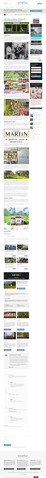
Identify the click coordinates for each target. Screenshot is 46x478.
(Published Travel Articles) (16, 365)
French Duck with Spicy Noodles (9, 305)
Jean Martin (9, 278)
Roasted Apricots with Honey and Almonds (22, 239)
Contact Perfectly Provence (31, 472)
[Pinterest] (15, 275)
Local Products (13, 278)
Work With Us (7, 4)
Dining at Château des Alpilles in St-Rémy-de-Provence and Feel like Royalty (37, 119)
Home (4, 14)
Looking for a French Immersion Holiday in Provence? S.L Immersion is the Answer (37, 123)
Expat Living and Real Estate (36, 134)
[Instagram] (14, 275)
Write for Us (10, 4)
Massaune (16, 278)
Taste (7, 14)
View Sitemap (36, 472)
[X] (20, 275)
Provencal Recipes (11, 317)
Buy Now (36, 109)
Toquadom (5, 145)
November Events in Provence (21, 305)
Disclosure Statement (25, 472)
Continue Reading (7, 329)
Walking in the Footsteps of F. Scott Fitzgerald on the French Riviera (37, 115)
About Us (5, 4)
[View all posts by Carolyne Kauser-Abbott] (6, 355)
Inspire (33, 136)
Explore (33, 135)
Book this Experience (21, 288)
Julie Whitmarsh (6, 337)
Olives (18, 278)
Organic (21, 278)
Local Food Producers (10, 14)
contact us (16, 294)
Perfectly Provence (15, 360)
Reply (13, 375)
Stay (33, 137)
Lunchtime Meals (6, 317)
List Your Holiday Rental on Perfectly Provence (13, 472)
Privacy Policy (36, 74)
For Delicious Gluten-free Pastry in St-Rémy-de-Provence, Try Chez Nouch (38, 127)
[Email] (17, 275)
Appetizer (18, 317)
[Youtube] (18, 275)
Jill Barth (10, 393)
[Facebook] (12, 275)
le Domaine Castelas (24, 188)
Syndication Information (8, 295)
